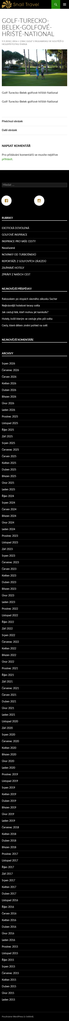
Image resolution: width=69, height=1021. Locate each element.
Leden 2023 (8, 602)
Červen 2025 (9, 456)
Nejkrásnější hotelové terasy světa (21, 305)
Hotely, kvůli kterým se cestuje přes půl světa (27, 319)
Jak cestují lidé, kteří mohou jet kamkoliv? (25, 312)
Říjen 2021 (8, 675)
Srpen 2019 (8, 788)
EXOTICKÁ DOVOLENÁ (15, 228)
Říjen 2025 (8, 430)
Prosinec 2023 (10, 536)
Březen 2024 (9, 516)
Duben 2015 (9, 986)
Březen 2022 (9, 655)
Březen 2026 (9, 397)
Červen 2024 (9, 509)
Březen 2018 (9, 847)
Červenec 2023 (10, 562)
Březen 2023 (9, 589)
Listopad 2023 (10, 542)
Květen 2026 (9, 383)
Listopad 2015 (10, 953)
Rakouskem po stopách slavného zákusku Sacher (29, 299)
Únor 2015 (8, 993)
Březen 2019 (9, 807)
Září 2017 (7, 874)
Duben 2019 (9, 801)
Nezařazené (8, 248)
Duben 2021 (9, 701)
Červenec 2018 (10, 827)
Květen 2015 (9, 980)
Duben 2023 (9, 582)
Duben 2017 (9, 894)
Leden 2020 (8, 768)
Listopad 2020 (10, 721)
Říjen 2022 (8, 622)
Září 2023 (7, 549)
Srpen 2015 (8, 966)
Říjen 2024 (8, 496)
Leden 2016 (8, 940)
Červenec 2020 (10, 741)
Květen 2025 (9, 463)
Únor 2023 (8, 595)
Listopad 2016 (10, 900)
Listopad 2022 (10, 615)
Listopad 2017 (10, 860)
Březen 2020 (9, 754)
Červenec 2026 (10, 370)
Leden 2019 (8, 821)
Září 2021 (7, 681)
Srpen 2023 (8, 556)
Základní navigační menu (64, 4)
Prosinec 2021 (10, 668)
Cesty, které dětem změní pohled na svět (24, 325)
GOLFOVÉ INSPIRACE (14, 235)
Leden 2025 (8, 489)
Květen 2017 (9, 887)
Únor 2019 (8, 814)
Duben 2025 (9, 469)
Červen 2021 (9, 695)
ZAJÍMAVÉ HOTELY (13, 268)
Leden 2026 (8, 410)
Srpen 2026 (8, 363)
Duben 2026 (9, 390)
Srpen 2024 (8, 503)
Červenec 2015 (10, 973)
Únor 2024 (8, 522)
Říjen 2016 (8, 907)
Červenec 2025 (10, 450)
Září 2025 (7, 436)
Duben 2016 (9, 927)
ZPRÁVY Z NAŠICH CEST (16, 274)
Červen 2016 (9, 913)
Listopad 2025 (10, 423)
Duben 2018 (9, 841)
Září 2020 (7, 728)
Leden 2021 (8, 715)
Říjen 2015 (8, 960)
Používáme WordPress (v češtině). (18, 1016)
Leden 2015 (8, 1000)
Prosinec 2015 (10, 947)
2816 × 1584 (18, 41)
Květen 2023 (9, 575)
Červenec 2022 (10, 642)
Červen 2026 (9, 377)
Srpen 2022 (8, 635)
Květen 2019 (9, 794)
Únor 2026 (8, 403)
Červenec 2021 (10, 688)
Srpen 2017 (8, 880)
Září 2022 (7, 628)
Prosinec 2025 (10, 416)
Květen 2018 (9, 834)
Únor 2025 (8, 483)
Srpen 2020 (8, 734)
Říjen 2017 (8, 867)
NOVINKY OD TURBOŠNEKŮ (19, 254)
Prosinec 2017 (10, 854)
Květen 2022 (9, 648)
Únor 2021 (8, 708)
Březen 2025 (9, 476)
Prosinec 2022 (10, 609)
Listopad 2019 (10, 781)
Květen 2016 (9, 920)
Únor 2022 (8, 662)
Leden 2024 (8, 529)
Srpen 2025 (8, 443)
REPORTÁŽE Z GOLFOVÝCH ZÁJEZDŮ (24, 261)
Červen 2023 (9, 569)
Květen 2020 (9, 748)
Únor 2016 (8, 933)
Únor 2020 (8, 761)
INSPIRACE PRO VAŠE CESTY (19, 241)
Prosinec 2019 (10, 774)
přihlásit (7, 159)
